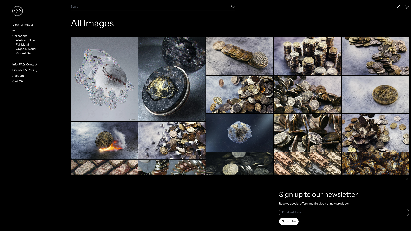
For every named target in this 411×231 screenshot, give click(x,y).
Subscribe (289, 221)
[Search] (233, 6)
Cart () (17, 81)
